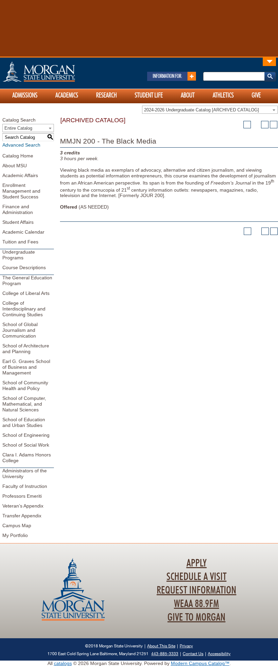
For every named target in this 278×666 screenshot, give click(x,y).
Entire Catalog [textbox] (18, 128)
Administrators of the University (24, 473)
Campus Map (16, 525)
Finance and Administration (17, 209)
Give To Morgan (196, 618)
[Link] (269, 61)
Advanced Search (21, 145)
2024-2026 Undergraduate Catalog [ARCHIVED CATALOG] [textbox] (201, 109)
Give (256, 95)
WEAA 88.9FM (196, 604)
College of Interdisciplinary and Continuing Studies (23, 308)
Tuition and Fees (20, 241)
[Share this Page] (256, 124)
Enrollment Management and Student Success (21, 190)
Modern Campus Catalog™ (200, 663)
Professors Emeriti (22, 496)
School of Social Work (25, 445)
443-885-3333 (164, 653)
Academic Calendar (23, 232)
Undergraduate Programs (18, 254)
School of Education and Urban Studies (23, 422)
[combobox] (210, 110)
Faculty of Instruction (24, 486)
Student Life (149, 95)
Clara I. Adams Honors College (26, 457)
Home (53, 71)
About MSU (14, 165)
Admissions (24, 95)
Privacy (186, 645)
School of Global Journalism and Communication (20, 330)
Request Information (196, 590)
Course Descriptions (24, 267)
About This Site (161, 645)
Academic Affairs (20, 175)
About (188, 95)
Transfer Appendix (21, 515)
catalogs (63, 663)
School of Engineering (25, 435)
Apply (196, 563)
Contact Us (193, 653)
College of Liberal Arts (25, 293)
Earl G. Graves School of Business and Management (26, 367)
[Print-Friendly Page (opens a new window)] (265, 124)
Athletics (223, 95)
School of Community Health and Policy (25, 385)
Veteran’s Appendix (22, 506)
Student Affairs (18, 222)
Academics (66, 95)
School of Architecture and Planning (25, 348)
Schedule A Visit (196, 577)
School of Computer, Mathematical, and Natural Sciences (24, 403)
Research (106, 95)
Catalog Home (17, 155)
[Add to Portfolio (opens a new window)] (247, 124)
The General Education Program (27, 280)
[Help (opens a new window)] (273, 124)
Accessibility (219, 653)
